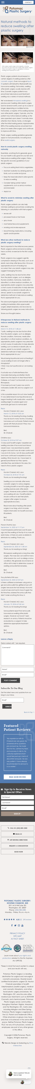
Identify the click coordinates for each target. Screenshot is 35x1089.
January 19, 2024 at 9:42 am (14, 604)
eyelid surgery (10, 140)
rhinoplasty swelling (20, 101)
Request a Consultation (18, 846)
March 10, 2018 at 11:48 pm (11, 329)
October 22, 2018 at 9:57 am (11, 440)
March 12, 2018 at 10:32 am (14, 414)
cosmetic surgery (7, 81)
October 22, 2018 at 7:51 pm (14, 475)
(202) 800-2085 (20, 910)
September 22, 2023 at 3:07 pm (12, 580)
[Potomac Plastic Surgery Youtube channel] (22, 926)
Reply (3, 408)
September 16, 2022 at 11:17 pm (12, 527)
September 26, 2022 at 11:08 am (15, 547)
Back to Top (28, 712)
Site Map (17, 936)
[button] (3, 2)
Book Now (18, 852)
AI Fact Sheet (17, 939)
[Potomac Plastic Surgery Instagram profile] (19, 926)
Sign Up (17, 814)
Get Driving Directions (19, 840)
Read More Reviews (17, 777)
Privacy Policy (17, 933)
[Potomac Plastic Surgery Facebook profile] (12, 926)
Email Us (18, 834)
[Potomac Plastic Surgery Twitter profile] (15, 926)
